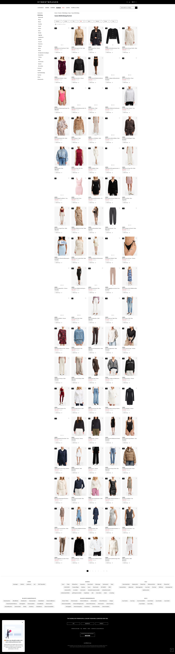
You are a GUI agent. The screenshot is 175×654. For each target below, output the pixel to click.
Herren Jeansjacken (78, 606)
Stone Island (90, 584)
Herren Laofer (101, 603)
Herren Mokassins (103, 600)
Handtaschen (23, 600)
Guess (69, 13)
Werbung (84, 628)
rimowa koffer (68, 590)
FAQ (81, 628)
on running (112, 592)
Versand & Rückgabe (75, 628)
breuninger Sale (169, 587)
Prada (68, 584)
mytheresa (29, 584)
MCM (110, 587)
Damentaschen (7, 600)
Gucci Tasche (125, 600)
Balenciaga (97, 584)
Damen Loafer (49, 603)
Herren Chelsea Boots (90, 603)
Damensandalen (31, 603)
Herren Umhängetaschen (78, 603)
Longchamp (86, 592)
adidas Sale (131, 587)
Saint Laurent (105, 584)
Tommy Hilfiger (75, 587)
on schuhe (75, 590)
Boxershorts (87, 606)
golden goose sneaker (76, 592)
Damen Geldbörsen (50, 600)
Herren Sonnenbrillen (66, 603)
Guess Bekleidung (75, 13)
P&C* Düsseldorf (41, 584)
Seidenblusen (39, 606)
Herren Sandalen (105, 606)
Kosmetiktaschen (8, 606)
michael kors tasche (106, 590)
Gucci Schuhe (142, 603)
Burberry (83, 587)
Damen (59, 13)
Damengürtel (22, 603)
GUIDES (68, 7)
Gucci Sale (147, 587)
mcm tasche (82, 590)
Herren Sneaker (74, 600)
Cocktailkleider (40, 603)
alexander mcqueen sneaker (93, 590)
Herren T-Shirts (65, 600)
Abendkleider (15, 600)
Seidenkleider (41, 600)
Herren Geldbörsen (84, 600)
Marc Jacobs (95, 587)
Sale (146, 581)
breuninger (15, 584)
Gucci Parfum (150, 600)
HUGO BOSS (67, 587)
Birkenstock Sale (151, 584)
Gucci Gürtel (166, 600)
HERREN (52, 7)
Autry (112, 584)
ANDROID (87, 623)
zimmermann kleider (65, 592)
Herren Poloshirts (96, 606)
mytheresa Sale (146, 590)
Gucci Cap (132, 600)
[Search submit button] (136, 8)
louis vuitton (98, 592)
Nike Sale (159, 584)
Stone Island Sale (126, 584)
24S (34, 584)
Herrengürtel (68, 606)
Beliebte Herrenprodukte (87, 598)
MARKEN (58, 7)
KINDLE (101, 623)
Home (55, 13)
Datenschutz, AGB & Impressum (97, 628)
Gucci (63, 584)
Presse (89, 628)
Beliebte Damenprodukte (29, 598)
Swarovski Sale (123, 587)
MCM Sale (161, 587)
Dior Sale (154, 587)
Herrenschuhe (94, 600)
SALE (63, 7)
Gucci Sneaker (159, 600)
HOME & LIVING (75, 7)
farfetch (22, 584)
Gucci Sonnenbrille (141, 600)
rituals (105, 592)
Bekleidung (64, 13)
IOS (73, 623)
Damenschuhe (18, 606)
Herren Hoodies (110, 603)
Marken (87, 581)
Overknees (31, 606)
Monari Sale (166, 584)
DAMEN (47, 7)
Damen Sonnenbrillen (49, 606)
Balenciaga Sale (139, 587)
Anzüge (111, 600)
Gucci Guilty (150, 603)
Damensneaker (32, 600)
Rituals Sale (143, 584)
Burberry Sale (135, 584)
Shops (29, 581)
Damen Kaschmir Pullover (11, 603)
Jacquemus (82, 584)
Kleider (24, 606)
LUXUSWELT (41, 7)
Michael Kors (74, 584)
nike (92, 592)
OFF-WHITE (103, 587)
